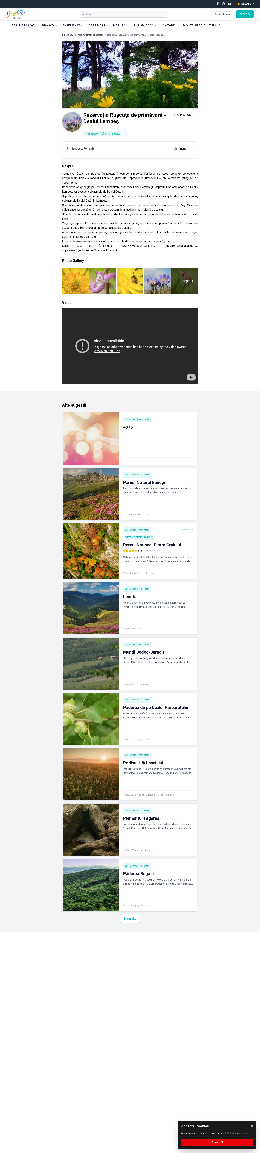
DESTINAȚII (97, 25)
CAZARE (169, 25)
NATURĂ (119, 25)
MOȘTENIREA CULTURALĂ (202, 25)
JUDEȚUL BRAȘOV (21, 25)
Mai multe (130, 918)
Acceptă (217, 1142)
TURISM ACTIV (144, 25)
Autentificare (222, 14)
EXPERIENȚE (72, 25)
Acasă (70, 35)
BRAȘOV (48, 25)
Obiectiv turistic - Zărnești (139, 537)
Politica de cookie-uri (241, 1133)
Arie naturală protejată (90, 35)
